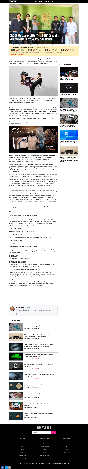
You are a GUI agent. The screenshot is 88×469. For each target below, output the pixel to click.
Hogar (44, 443)
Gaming (40, 1)
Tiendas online (67, 452)
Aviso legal (66, 463)
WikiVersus (44, 427)
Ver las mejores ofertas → (17, 54)
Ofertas (67, 449)
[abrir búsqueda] (78, 1)
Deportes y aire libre (44, 455)
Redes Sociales (67, 438)
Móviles (22, 441)
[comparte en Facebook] (2, 467)
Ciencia (44, 441)
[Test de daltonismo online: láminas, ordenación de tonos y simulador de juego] (16, 386)
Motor (44, 452)
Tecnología (46, 1)
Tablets (22, 449)
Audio (36, 1)
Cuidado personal (45, 446)
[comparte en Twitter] (6, 467)
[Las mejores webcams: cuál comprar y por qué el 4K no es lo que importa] (16, 366)
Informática (22, 438)
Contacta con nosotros (31, 463)
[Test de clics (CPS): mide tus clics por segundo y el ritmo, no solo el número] (16, 396)
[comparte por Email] (9, 467)
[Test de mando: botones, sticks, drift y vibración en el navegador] (16, 406)
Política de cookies (56, 463)
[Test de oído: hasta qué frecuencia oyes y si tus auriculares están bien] (16, 416)
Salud (44, 449)
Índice (21, 463)
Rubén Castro (13, 42)
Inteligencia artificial (44, 438)
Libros (67, 441)
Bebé (67, 443)
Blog (67, 446)
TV (22, 452)
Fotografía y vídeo (22, 455)
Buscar (53, 432)
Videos (51, 1)
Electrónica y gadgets (22, 458)
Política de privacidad (44, 463)
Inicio (11, 44)
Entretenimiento (44, 458)
